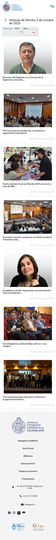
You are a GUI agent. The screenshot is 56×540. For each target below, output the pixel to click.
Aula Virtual (28, 448)
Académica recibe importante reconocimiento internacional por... (27, 291)
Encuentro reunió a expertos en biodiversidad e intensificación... (27, 238)
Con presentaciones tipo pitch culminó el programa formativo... (24, 398)
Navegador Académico (28, 441)
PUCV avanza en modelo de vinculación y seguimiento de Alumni (24, 131)
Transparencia (28, 479)
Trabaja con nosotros (28, 471)
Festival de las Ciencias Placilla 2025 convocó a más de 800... (27, 185)
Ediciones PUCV (28, 463)
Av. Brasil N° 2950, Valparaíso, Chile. (30, 487)
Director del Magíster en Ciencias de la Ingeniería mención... (23, 78)
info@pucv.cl (30, 504)
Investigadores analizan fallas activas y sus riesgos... (24, 345)
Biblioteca (28, 456)
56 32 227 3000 (30, 496)
